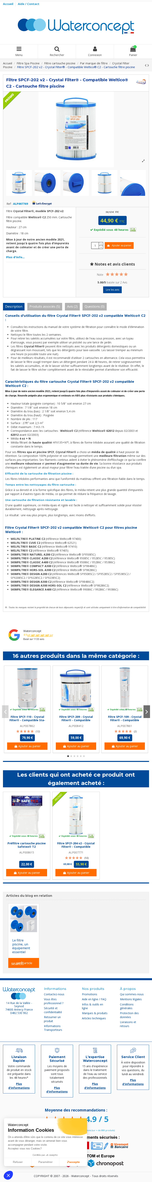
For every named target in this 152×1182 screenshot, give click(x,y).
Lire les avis (112, 289)
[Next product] (148, 65)
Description (13, 306)
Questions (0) (94, 306)
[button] (8, 1175)
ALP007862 (27, 726)
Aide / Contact (28, 4)
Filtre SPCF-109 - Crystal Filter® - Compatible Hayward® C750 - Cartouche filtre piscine (125, 722)
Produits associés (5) (44, 306)
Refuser (18, 1162)
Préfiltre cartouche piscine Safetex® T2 (27, 845)
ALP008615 (26, 852)
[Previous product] (146, 65)
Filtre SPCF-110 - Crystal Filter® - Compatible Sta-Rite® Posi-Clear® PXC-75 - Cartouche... (27, 722)
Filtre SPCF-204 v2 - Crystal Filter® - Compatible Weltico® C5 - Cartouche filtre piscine (76, 848)
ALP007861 (124, 726)
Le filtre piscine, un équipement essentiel (21, 946)
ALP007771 (76, 852)
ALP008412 (76, 726)
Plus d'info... (15, 257)
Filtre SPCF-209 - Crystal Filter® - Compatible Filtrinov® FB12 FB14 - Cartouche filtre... (76, 722)
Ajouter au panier (121, 245)
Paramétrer (45, 1162)
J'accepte (73, 1162)
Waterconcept (32, 631)
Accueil (8, 4)
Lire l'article (21, 963)
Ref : (9, 204)
